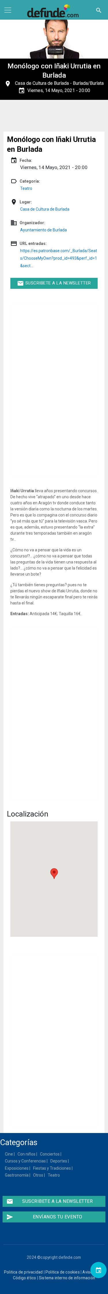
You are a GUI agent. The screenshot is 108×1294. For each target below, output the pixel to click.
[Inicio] (54, 11)
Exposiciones (17, 1168)
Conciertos (50, 1154)
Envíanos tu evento (44, 1217)
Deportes (59, 1161)
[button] (54, 873)
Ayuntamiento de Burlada (43, 230)
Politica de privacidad (23, 1272)
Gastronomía (17, 1175)
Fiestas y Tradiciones (52, 1168)
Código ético (24, 1278)
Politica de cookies (63, 1272)
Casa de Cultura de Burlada (42, 83)
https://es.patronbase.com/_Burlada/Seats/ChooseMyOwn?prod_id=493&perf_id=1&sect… (58, 258)
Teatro (26, 188)
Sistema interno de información (67, 1278)
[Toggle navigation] (8, 10)
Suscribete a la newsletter (54, 283)
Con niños (26, 1154)
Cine (9, 1154)
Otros (38, 1175)
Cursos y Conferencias (25, 1161)
